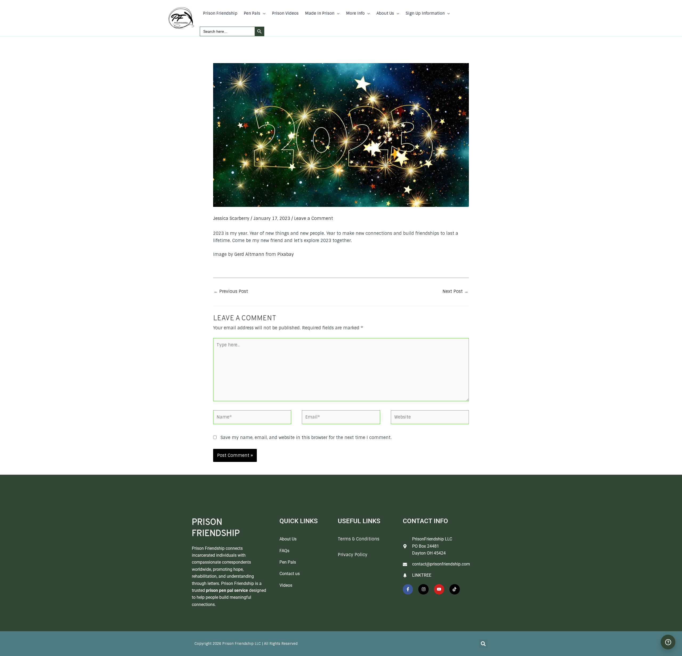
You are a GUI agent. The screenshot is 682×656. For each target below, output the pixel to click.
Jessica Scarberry (231, 218)
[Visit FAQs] (668, 642)
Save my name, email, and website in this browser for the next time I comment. (306, 437)
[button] (263, 13)
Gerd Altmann (249, 254)
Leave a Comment (313, 218)
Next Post (455, 291)
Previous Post (231, 291)
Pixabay (285, 254)
